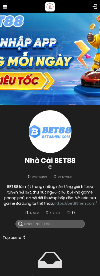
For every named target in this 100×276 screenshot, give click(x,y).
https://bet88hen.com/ (75, 203)
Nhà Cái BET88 (50, 160)
